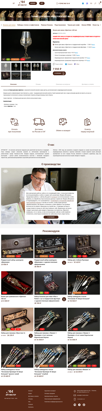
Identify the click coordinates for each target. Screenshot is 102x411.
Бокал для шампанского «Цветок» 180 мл (13, 298)
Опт (42, 3)
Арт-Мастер (22, 5)
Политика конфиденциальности (53, 401)
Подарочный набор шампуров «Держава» (12, 261)
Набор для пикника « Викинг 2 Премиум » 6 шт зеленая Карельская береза (45, 335)
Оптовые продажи (50, 393)
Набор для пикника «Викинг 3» (79, 369)
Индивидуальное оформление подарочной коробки (71, 58)
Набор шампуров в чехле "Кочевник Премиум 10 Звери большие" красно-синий (12, 372)
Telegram (69, 64)
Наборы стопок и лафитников (28, 25)
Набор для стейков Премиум (78, 260)
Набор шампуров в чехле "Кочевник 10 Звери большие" (79, 298)
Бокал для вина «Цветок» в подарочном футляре (73, 47)
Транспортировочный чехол (65, 52)
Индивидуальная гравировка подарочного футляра (71, 60)
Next (100, 25)
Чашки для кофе (74, 25)
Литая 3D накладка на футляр (65, 55)
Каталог (30, 390)
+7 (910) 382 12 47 (64, 3)
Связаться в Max (87, 3)
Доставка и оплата (33, 396)
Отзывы (30, 399)
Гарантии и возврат (50, 390)
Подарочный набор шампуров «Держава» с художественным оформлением (45, 262)
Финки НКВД (86, 25)
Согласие (54, 197)
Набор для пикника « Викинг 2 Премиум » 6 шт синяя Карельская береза (80, 335)
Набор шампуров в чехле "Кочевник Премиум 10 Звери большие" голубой (45, 372)
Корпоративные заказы (51, 396)
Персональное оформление (52, 399)
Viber (77, 64)
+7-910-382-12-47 (81, 399)
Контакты (30, 407)
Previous (2, 25)
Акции (30, 393)
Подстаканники (60, 25)
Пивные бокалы (47, 25)
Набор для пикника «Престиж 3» (13, 333)
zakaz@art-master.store (82, 395)
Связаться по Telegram (82, 3)
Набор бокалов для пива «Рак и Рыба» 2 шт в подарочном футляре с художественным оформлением (47, 299)
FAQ (29, 401)
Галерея (30, 404)
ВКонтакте (75, 405)
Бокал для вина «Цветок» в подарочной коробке (73, 44)
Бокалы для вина (9, 25)
